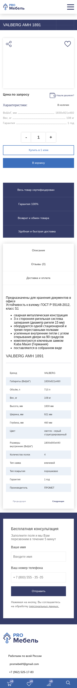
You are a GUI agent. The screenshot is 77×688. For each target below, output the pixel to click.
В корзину (38, 162)
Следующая (58, 501)
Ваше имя (18, 547)
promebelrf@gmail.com (24, 664)
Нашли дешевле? (65, 95)
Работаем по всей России (25, 655)
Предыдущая (19, 501)
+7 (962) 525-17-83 (21, 672)
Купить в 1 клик (38, 150)
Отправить (38, 591)
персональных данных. (44, 606)
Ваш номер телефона (27, 568)
